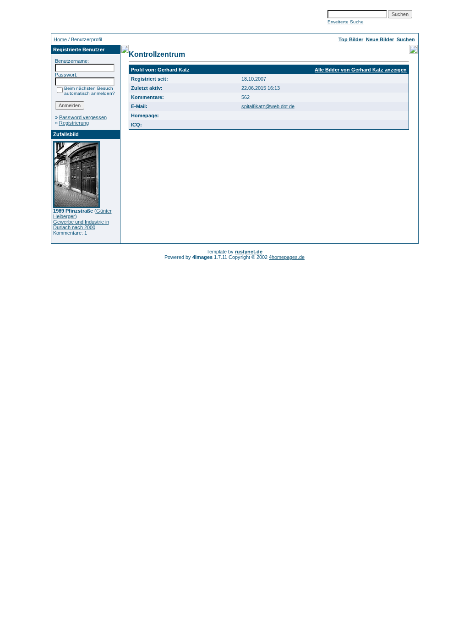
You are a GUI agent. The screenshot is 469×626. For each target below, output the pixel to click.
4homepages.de (287, 257)
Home (60, 39)
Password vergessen (83, 117)
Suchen (406, 39)
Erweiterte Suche (345, 21)
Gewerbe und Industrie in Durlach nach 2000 (81, 224)
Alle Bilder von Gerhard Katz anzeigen (361, 69)
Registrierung (74, 123)
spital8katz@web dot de (267, 106)
